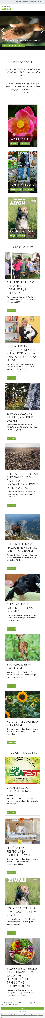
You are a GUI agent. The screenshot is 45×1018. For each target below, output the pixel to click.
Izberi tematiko (15, 189)
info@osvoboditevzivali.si (33, 2)
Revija (12, 235)
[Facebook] (17, 2)
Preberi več (11, 311)
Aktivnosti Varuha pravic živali (13, 45)
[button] (2, 30)
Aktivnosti (13, 143)
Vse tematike (28, 189)
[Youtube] (20, 2)
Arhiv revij (21, 235)
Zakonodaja (24, 143)
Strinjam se (22, 1008)
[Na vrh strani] (41, 1013)
